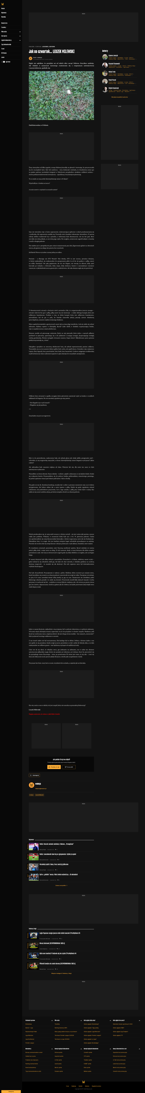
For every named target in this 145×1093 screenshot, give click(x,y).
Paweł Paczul (112, 80)
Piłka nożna (4, 32)
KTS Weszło (4, 53)
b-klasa (31, 795)
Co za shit (70, 767)
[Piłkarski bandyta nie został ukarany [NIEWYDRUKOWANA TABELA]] (61, 966)
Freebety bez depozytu (32, 1060)
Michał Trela (112, 71)
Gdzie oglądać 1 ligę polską (91, 1027)
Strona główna (31, 46)
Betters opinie (87, 1071)
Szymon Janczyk (113, 55)
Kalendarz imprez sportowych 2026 (122, 1024)
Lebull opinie (58, 1063)
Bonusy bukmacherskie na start (34, 1052)
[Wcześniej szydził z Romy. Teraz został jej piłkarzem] (61, 867)
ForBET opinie (87, 1063)
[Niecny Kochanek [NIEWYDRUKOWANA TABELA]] (61, 946)
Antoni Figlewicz (43, 948)
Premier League (112, 57)
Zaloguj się (11, 1091)
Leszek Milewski (39, 795)
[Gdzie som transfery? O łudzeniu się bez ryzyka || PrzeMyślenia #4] (61, 956)
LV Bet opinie (58, 1060)
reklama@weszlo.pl (40, 788)
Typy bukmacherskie (6, 44)
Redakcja (74, 1086)
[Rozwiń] (19, 32)
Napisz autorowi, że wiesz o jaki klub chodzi (44, 714)
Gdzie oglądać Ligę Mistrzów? (92, 1031)
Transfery (3, 27)
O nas (67, 1086)
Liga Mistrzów (112, 91)
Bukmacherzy (28, 1049)
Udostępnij (36, 775)
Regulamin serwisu (96, 1086)
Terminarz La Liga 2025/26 (62, 1039)
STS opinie (87, 1056)
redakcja (39, 57)
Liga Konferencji (30, 1039)
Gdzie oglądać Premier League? (92, 1035)
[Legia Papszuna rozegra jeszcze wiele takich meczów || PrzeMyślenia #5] (61, 936)
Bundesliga (120, 57)
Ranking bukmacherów (32, 1063)
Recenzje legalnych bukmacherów (62, 1049)
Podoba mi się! (55, 767)
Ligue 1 (27, 875)
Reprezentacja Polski (31, 1031)
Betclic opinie (58, 1067)
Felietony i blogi (38, 46)
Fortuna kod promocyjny (119, 1056)
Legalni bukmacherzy (6, 40)
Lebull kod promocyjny (119, 1063)
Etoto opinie (87, 1067)
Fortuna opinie (58, 1052)
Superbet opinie (59, 1056)
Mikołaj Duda (43, 969)
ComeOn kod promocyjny (120, 1071)
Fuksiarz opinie (59, 1071)
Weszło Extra (4, 23)
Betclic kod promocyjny (119, 1067)
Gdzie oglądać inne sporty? (119, 1020)
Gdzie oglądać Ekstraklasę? (91, 1024)
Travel (2, 49)
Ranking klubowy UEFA (61, 1027)
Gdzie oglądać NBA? (118, 1027)
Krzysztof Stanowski (114, 63)
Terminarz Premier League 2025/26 (64, 1035)
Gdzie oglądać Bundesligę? (91, 1043)
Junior (2, 57)
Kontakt (80, 1086)
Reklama (87, 1086)
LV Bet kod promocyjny (119, 1060)
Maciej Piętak (43, 849)
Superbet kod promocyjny (120, 1052)
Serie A (131, 57)
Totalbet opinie (88, 1060)
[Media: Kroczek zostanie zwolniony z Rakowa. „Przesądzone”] (61, 847)
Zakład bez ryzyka (31, 1056)
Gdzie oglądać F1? (118, 1035)
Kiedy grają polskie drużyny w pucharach (66, 1031)
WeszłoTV (127, 91)
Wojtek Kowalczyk (114, 88)
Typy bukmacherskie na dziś (33, 1071)
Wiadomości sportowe (30, 1020)
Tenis (126, 59)
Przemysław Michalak (45, 938)
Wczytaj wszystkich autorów (119, 97)
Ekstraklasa (132, 59)
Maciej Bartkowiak (44, 859)
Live (126, 83)
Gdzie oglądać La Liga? (90, 1039)
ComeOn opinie (88, 1052)
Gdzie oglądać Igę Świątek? (120, 1031)
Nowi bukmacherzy (31, 1067)
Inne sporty (4, 36)
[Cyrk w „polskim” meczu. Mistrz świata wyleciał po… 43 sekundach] (61, 877)
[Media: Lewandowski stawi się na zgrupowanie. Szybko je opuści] (61, 857)
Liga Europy (126, 67)
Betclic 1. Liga (120, 91)
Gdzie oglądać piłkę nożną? (89, 1020)
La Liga (126, 57)
